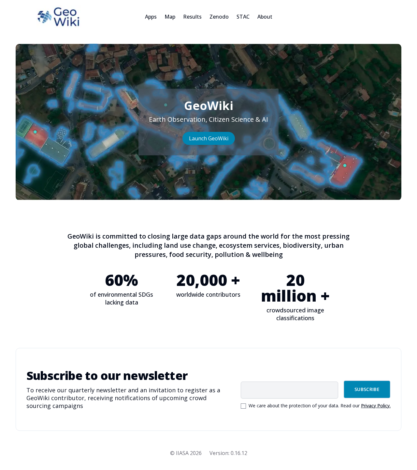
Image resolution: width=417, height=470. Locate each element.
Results (192, 16)
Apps (151, 16)
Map (170, 16)
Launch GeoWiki (208, 138)
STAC (243, 16)
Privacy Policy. (376, 405)
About (264, 16)
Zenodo (219, 16)
